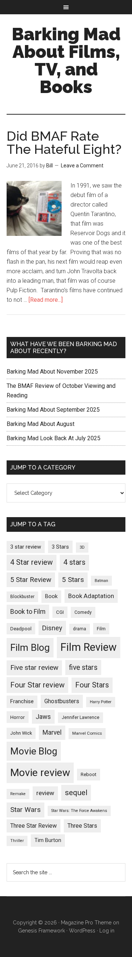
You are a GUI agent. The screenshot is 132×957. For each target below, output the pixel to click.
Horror (17, 717)
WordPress (82, 931)
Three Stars (82, 825)
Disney (52, 628)
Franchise (22, 701)
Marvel (52, 732)
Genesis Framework (41, 931)
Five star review (34, 667)
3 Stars (60, 547)
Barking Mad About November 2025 (52, 371)
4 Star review (31, 562)
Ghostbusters (61, 701)
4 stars (74, 562)
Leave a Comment (82, 165)
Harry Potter (100, 702)
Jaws (43, 716)
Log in (106, 931)
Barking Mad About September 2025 (53, 409)
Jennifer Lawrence (80, 717)
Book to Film (27, 611)
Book (51, 596)
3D (82, 547)
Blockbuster (22, 596)
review (45, 793)
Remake (18, 793)
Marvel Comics (87, 733)
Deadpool (21, 628)
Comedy (83, 612)
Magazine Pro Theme (86, 923)
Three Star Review (33, 825)
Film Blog (30, 647)
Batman (101, 580)
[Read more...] (46, 299)
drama (79, 628)
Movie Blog (33, 751)
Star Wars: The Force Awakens (79, 810)
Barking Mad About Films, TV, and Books (66, 60)
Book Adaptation (91, 596)
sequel (76, 792)
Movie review (40, 773)
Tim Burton (47, 840)
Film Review (88, 647)
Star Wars (25, 809)
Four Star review (37, 684)
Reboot (88, 774)
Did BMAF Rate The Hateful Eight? (64, 142)
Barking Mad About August (40, 423)
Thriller (17, 840)
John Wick (21, 733)
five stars (83, 667)
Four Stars (92, 685)
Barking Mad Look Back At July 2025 (53, 438)
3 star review (25, 547)
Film (101, 628)
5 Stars (73, 579)
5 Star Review (30, 580)
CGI (60, 612)
